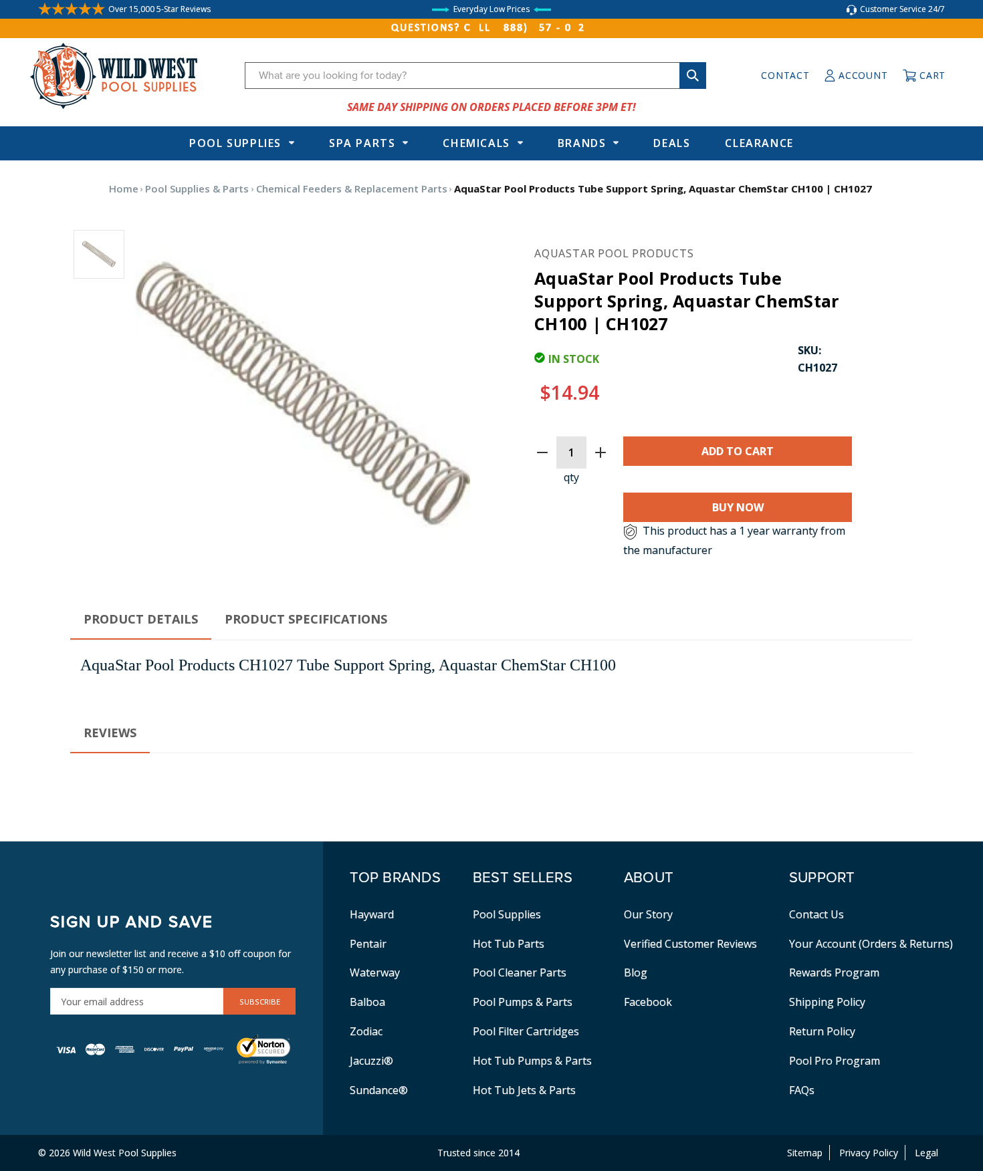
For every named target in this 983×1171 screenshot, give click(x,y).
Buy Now (738, 507)
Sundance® (379, 1090)
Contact (785, 75)
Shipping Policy (827, 1002)
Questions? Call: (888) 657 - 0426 (491, 28)
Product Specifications (306, 619)
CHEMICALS (476, 143)
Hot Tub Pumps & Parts (532, 1060)
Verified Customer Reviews (690, 943)
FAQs (801, 1090)
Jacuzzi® (371, 1060)
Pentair (368, 943)
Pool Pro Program (834, 1060)
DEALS (671, 143)
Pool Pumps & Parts (522, 1002)
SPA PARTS (362, 143)
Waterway (375, 972)
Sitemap (805, 1152)
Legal (926, 1152)
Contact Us (816, 914)
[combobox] (475, 75)
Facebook (648, 1002)
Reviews (110, 733)
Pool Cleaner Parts (519, 972)
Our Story (648, 914)
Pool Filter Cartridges (526, 1031)
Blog (635, 972)
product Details (141, 619)
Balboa (367, 1002)
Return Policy (822, 1031)
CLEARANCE (759, 143)
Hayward (372, 914)
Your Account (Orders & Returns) (871, 943)
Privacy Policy (868, 1152)
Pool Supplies (235, 143)
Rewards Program (834, 972)
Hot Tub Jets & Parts (524, 1090)
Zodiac (366, 1031)
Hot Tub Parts (508, 943)
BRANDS (582, 143)
